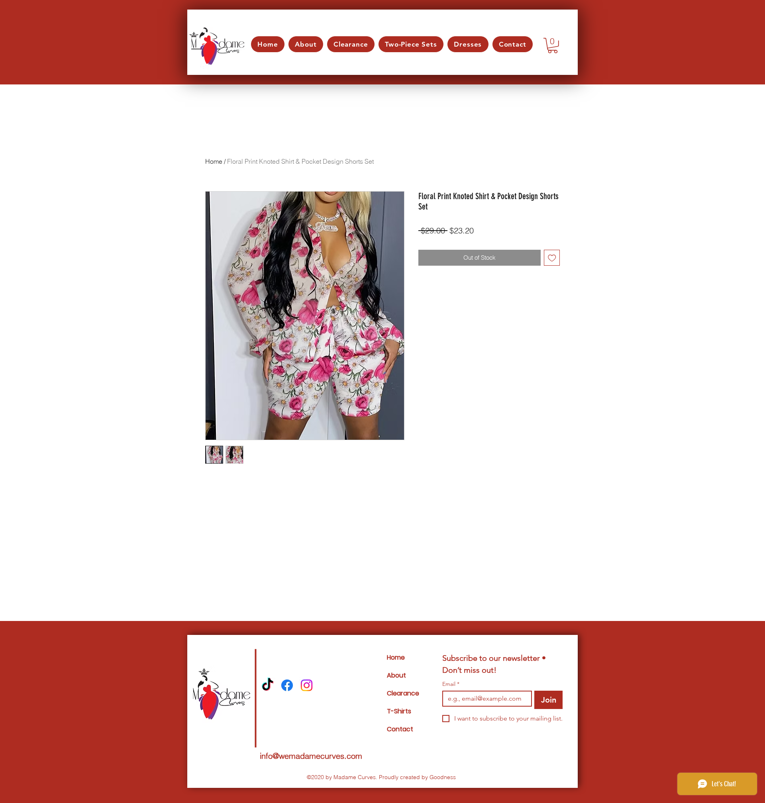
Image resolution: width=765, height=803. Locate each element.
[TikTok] (267, 685)
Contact (400, 729)
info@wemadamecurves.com (311, 756)
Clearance (403, 693)
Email (450, 684)
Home (213, 161)
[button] (552, 45)
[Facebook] (287, 685)
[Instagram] (306, 685)
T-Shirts (399, 711)
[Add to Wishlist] (552, 258)
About (396, 675)
